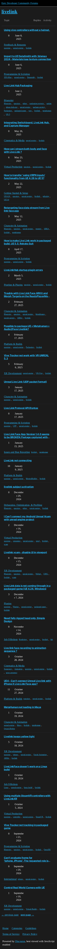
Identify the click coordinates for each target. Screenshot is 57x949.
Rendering (23, 639)
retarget (38, 229)
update (49, 103)
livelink (29, 48)
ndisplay (46, 196)
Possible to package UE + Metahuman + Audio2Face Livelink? (27, 327)
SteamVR (39, 817)
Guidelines (30, 928)
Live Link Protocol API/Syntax (21, 408)
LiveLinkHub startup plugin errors (23, 269)
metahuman (47, 111)
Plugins (16, 607)
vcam (6, 544)
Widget (38, 574)
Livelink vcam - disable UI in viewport (25, 552)
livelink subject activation (19, 486)
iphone (15, 755)
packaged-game (20, 111)
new (30, 111)
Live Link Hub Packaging (18, 85)
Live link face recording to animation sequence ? (25, 649)
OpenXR (47, 850)
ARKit (46, 229)
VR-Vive (39, 373)
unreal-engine (18, 48)
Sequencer (8, 669)
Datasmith (31, 77)
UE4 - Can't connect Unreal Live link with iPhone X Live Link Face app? (27, 682)
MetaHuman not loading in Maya (22, 707)
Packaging (8, 111)
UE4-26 (7, 196)
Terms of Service (10, 934)
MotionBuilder (31, 479)
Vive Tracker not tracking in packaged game (26, 826)
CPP (14, 426)
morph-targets (9, 318)
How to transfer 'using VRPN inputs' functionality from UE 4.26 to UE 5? (24, 177)
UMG (45, 574)
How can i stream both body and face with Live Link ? (25, 150)
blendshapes (40, 314)
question (7, 48)
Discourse (20, 941)
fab (51, 639)
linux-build (28, 787)
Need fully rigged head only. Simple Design (24, 620)
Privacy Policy (29, 934)
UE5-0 (6, 200)
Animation (18, 669)
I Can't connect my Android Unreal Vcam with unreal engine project (27, 518)
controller (16, 817)
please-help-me (11, 107)
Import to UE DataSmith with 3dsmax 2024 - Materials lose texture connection (27, 58)
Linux (6, 787)
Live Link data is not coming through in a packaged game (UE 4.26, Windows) (27, 587)
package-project (39, 107)
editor (25, 103)
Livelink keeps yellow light (19, 736)
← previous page (10, 915)
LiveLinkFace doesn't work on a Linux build (25, 768)
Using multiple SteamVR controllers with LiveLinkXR (27, 797)
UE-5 (8, 114)
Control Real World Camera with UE (24, 887)
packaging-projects (36, 103)
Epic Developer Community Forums (20, 3)
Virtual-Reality (31, 909)
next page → (27, 915)
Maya (19, 725)
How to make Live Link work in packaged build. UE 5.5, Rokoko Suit (27, 242)
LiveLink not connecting (18, 460)
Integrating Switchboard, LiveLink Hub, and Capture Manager (27, 124)
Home (5, 928)
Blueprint (7, 103)
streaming (16, 541)
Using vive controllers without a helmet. (27, 30)
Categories (17, 928)
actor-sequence (11, 673)
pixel (38, 541)
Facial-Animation (40, 755)
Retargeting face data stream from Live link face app (27, 209)
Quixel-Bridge (9, 729)
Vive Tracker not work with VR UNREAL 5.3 (26, 357)
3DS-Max (8, 77)
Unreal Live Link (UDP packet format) (25, 381)
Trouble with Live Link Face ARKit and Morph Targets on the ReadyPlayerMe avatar (26, 295)
